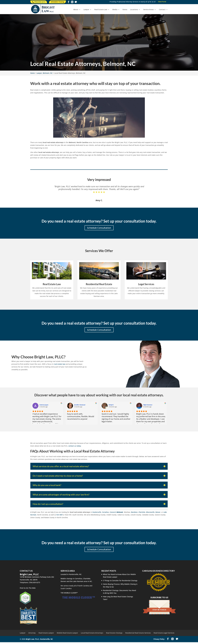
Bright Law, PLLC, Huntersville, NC (39, 639)
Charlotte (141, 512)
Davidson (134, 512)
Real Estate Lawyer (46, 633)
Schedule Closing (57, 2)
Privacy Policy (159, 639)
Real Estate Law (100, 10)
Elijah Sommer (147, 405)
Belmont (120, 512)
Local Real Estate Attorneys (92, 633)
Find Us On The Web (28, 588)
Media (114, 10)
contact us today (74, 446)
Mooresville (150, 512)
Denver (157, 512)
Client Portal (162, 2)
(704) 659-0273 (39, 2)
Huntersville (96, 512)
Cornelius (105, 512)
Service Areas (148, 10)
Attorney (32, 633)
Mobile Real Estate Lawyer (67, 633)
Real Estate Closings (114, 633)
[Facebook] (68, 2)
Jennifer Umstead (79, 405)
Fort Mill (59, 515)
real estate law (59, 364)
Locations (134, 10)
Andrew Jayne (44, 405)
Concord (113, 512)
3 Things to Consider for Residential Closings (120, 580)
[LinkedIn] (72, 2)
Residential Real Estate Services (138, 633)
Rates (125, 10)
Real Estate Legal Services (164, 633)
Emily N (111, 405)
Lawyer (86, 10)
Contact (162, 10)
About (75, 10)
